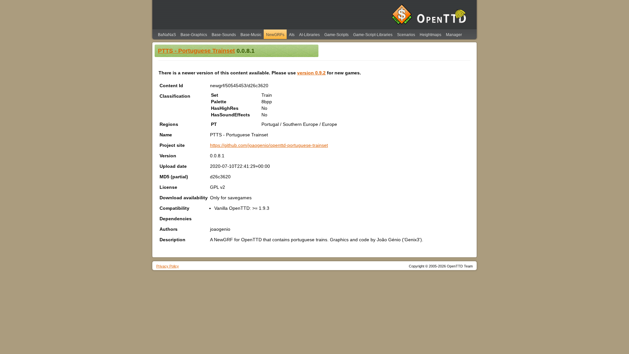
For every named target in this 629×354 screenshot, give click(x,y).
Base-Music (250, 34)
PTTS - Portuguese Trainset (196, 51)
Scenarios (406, 34)
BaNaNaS (167, 34)
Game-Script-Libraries (372, 34)
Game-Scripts (336, 34)
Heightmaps (430, 34)
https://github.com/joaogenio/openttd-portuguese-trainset (269, 145)
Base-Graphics (194, 34)
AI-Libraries (309, 34)
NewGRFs (275, 34)
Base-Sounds (224, 34)
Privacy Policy (167, 266)
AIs (292, 34)
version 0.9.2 (311, 72)
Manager (454, 34)
